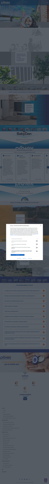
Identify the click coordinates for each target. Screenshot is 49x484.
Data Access (24, 258)
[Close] (41, 226)
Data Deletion (19, 258)
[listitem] (24, 238)
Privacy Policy (30, 258)
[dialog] (24, 242)
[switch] (36, 241)
